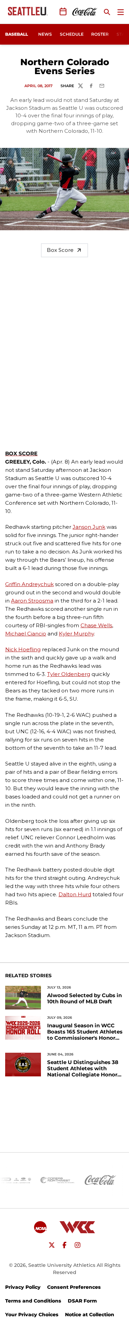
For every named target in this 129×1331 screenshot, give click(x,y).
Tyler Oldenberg (68, 674)
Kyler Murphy (76, 633)
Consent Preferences (74, 1287)
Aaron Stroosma (32, 600)
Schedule (72, 34)
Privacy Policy (23, 1287)
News (45, 34)
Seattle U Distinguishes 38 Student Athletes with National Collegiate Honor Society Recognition (82, 1068)
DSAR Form (82, 1301)
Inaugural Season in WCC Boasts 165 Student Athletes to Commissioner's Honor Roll (84, 1032)
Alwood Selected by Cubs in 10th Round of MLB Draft (84, 998)
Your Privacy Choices (31, 1314)
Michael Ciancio (25, 633)
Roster (100, 34)
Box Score (60, 250)
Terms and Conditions (33, 1301)
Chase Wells (96, 625)
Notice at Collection (89, 1314)
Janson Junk (89, 527)
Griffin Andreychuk (29, 584)
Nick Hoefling (23, 649)
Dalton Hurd (74, 894)
